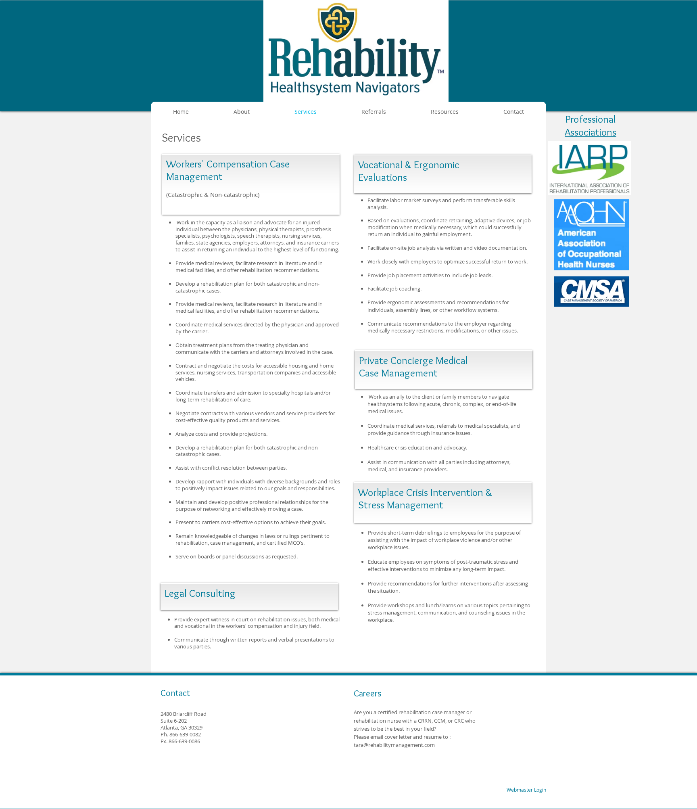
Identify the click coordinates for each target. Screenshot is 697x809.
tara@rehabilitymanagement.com (394, 744)
